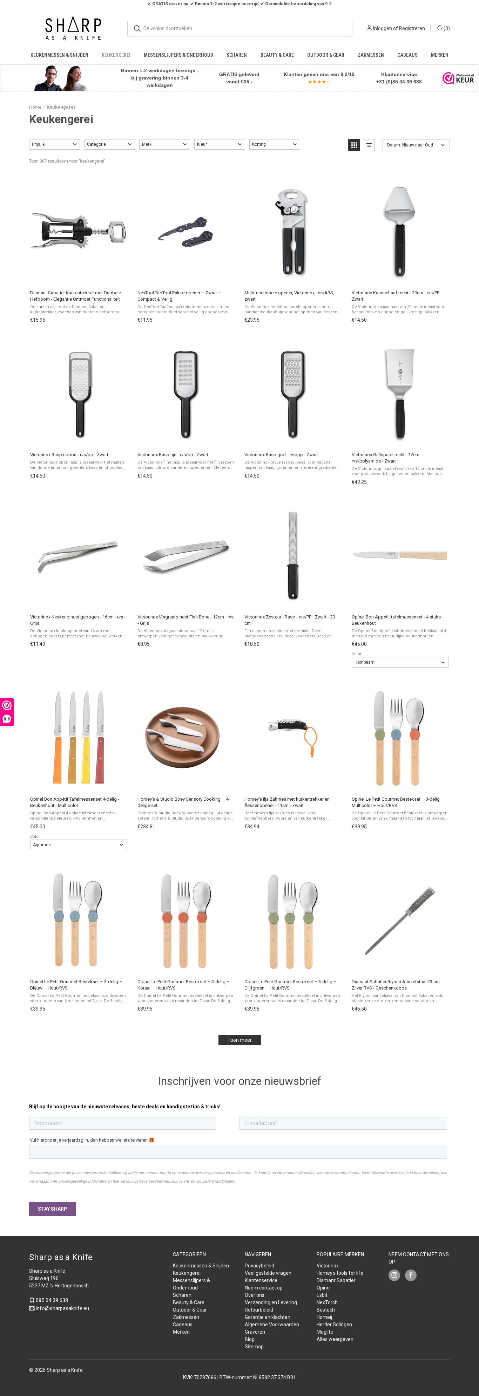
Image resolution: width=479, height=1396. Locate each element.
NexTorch (327, 1302)
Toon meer (240, 1040)
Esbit (322, 1295)
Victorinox (328, 1265)
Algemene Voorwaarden (272, 1324)
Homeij (324, 1317)
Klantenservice (261, 1280)
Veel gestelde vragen (268, 1273)
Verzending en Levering (271, 1302)
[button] (60, 78)
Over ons (254, 1295)
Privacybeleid (259, 1265)
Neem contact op (264, 1288)
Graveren (255, 1332)
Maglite (325, 1332)
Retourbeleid (259, 1310)
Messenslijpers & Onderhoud (178, 55)
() (446, 28)
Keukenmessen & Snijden (59, 55)
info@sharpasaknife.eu (62, 1308)
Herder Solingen (334, 1324)
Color (357, 654)
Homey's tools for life (340, 1273)
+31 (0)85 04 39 (394, 81)
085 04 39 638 (52, 1300)
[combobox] (239, 28)
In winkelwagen (78, 277)
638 (417, 81)
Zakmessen (371, 55)
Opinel (324, 1288)
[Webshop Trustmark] (458, 78)
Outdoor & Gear (325, 55)
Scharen (237, 55)
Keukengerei (116, 55)
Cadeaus (407, 55)
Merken (439, 55)
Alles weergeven (335, 1339)
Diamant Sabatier (336, 1280)
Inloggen (382, 28)
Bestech (326, 1310)
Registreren (412, 28)
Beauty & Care (277, 55)
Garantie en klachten (267, 1317)
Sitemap (254, 1346)
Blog (250, 1339)
